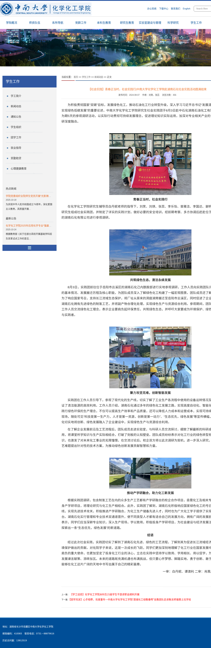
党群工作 (80, 22)
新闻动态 (16, 106)
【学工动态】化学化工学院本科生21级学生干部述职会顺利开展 (104, 594)
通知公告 (16, 116)
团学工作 (16, 137)
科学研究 (173, 22)
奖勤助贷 (16, 158)
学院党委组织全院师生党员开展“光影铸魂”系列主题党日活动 (39, 196)
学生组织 (16, 127)
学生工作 (196, 22)
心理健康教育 (19, 168)
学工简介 (16, 96)
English (186, 8)
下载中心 (163, 8)
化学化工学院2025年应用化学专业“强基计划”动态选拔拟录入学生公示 (44, 225)
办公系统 (151, 8)
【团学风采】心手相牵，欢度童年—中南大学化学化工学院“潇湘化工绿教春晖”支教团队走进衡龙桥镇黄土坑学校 (130, 599)
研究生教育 (127, 22)
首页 (76, 77)
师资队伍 (34, 22)
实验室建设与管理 (150, 22)
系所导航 (57, 22)
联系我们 (175, 8)
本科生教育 (104, 22)
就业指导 (16, 147)
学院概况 (11, 22)
